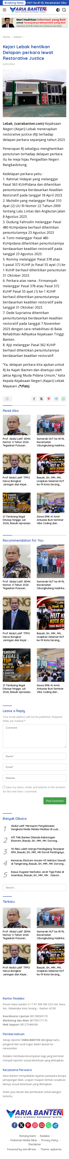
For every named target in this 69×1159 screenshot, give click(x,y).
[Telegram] (55, 1126)
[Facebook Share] (34, 399)
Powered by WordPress (21, 1149)
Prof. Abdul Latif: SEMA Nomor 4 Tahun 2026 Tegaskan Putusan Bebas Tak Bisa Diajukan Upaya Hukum (17, 442)
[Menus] (5, 10)
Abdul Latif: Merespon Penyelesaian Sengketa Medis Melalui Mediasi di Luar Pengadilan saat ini (35, 827)
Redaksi (45, 1136)
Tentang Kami (27, 1136)
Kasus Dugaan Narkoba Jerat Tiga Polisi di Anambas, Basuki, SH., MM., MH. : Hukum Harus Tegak (37, 873)
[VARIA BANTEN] (27, 10)
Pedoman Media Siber (23, 1140)
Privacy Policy (49, 1140)
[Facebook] (14, 1125)
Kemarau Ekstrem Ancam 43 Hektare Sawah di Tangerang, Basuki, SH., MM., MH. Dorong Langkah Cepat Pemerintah (38, 862)
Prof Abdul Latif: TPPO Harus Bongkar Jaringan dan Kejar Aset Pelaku (16, 481)
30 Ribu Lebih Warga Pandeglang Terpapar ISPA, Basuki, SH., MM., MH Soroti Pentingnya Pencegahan (37, 850)
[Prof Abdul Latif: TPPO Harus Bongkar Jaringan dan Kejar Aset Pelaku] (17, 465)
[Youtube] (42, 1125)
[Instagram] (35, 1125)
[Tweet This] (41, 399)
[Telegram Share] (56, 399)
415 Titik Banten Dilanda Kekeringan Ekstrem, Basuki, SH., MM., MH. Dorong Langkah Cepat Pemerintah (34, 839)
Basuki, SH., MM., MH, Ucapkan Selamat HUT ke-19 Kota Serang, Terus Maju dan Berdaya (50, 481)
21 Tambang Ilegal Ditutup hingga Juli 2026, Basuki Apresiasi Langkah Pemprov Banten (16, 520)
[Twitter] (21, 1125)
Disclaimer (35, 1144)
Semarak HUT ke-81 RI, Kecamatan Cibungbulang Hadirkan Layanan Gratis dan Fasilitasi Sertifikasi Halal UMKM (51, 442)
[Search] (64, 10)
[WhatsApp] (49, 1125)
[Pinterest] (28, 1125)
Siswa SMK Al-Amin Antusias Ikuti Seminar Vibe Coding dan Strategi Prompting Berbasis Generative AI (51, 520)
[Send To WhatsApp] (63, 399)
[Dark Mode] (58, 10)
